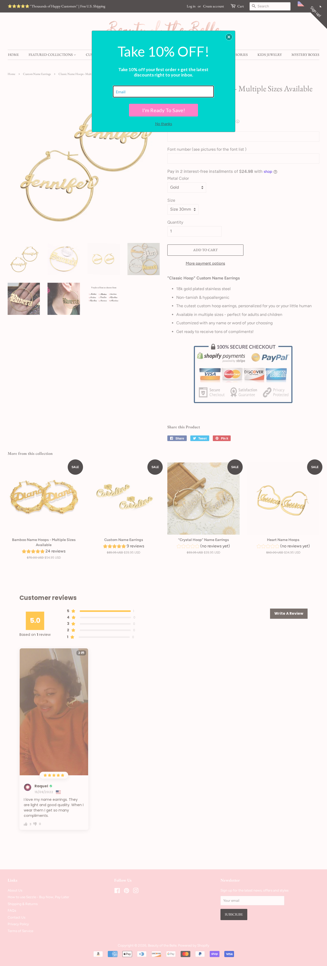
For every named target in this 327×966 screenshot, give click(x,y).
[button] (229, 37)
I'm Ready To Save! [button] (163, 110)
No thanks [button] (163, 123)
